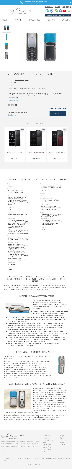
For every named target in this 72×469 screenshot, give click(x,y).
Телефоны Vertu (19, 80)
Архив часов (47, 445)
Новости (46, 451)
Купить (57, 113)
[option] (6, 27)
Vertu (18, 19)
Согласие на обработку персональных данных (43, 459)
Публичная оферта (18, 459)
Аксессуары (34, 19)
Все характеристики (13, 100)
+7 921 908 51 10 (66, 6)
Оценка (62, 438)
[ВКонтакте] (9, 105)
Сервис (66, 19)
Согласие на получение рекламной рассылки (61, 459)
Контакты (57, 6)
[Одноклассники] (12, 105)
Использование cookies (28, 459)
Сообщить (12, 115)
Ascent (26, 80)
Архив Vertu (47, 447)
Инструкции (47, 449)
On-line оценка (49, 6)
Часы (5, 19)
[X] (16, 105)
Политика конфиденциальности (7, 459)
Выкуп (51, 19)
